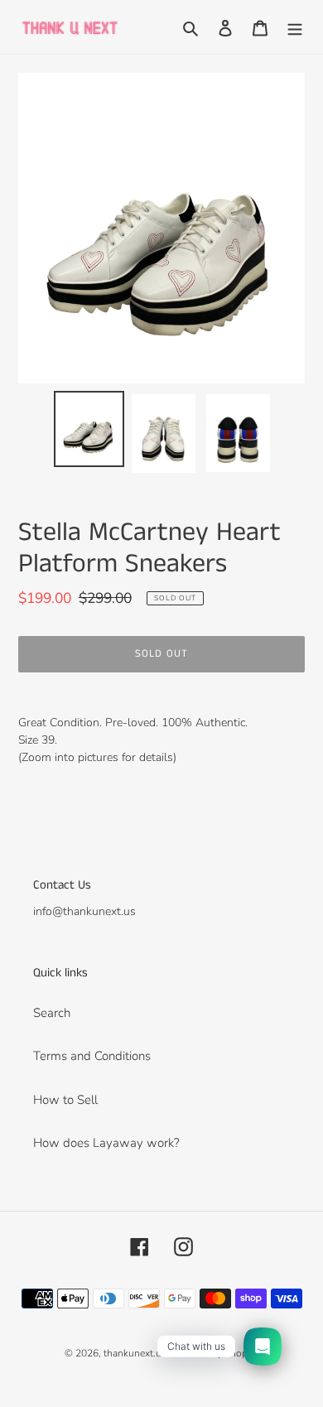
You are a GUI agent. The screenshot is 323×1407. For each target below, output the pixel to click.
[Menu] (294, 27)
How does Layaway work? (106, 1143)
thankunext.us (135, 1353)
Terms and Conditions (92, 1056)
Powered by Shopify (214, 1353)
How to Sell (65, 1099)
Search (51, 1013)
